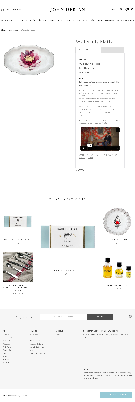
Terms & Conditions (37, 338)
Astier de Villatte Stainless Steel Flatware (17, 286)
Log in (58, 335)
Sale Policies (34, 335)
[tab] (88, 50)
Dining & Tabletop (21, 20)
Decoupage (5, 20)
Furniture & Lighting (105, 20)
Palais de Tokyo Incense (18, 240)
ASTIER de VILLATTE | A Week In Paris (93, 155)
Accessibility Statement (37, 347)
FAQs (31, 350)
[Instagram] (2, 10)
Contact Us (7, 350)
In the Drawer (7, 362)
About (113, 9)
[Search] (132, 9)
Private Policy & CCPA (37, 353)
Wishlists (6, 359)
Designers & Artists (125, 20)
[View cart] (121, 9)
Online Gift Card (8, 341)
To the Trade (7, 347)
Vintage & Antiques (72, 20)
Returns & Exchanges (37, 344)
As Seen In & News (14, 10)
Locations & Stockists (10, 338)
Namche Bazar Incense (67, 270)
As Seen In (6, 356)
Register (59, 338)
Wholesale (6, 344)
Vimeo (90, 158)
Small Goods (88, 20)
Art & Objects (38, 20)
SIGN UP (100, 317)
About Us (6, 335)
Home (3, 30)
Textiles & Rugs (54, 20)
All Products (14, 30)
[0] (127, 9)
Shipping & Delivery (36, 341)
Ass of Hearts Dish (117, 240)
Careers (5, 353)
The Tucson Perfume (117, 285)
